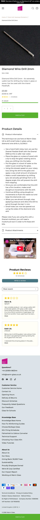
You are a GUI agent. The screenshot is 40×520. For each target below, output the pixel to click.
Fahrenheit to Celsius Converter (15, 433)
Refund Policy (26, 496)
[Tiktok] (15, 379)
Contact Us (6, 391)
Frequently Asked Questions (13, 404)
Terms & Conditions (8, 493)
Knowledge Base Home (11, 420)
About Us (5, 453)
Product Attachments (14, 230)
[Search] (33, 8)
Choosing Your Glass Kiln (12, 440)
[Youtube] (7, 379)
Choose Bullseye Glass (11, 427)
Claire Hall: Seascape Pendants (17, 17)
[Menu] (3, 8)
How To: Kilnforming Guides (13, 424)
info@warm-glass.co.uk (11, 374)
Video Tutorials (8, 443)
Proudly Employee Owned (12, 465)
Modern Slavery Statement (11, 496)
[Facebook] (3, 379)
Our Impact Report (9, 472)
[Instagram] (11, 379)
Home (4, 17)
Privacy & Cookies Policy (24, 493)
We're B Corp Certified (11, 469)
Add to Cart (20, 517)
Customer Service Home (12, 388)
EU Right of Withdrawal (10, 499)
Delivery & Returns (9, 398)
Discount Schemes (9, 401)
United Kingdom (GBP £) (10, 507)
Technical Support (9, 436)
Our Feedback (7, 407)
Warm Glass (11, 512)
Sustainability (7, 462)
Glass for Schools (9, 411)
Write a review (20, 281)
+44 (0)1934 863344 (9, 371)
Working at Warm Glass (11, 475)
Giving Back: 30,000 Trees (12, 459)
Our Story (6, 456)
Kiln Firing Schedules (10, 430)
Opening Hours (8, 395)
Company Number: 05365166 (28, 499)
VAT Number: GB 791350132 (11, 501)
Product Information (12, 134)
